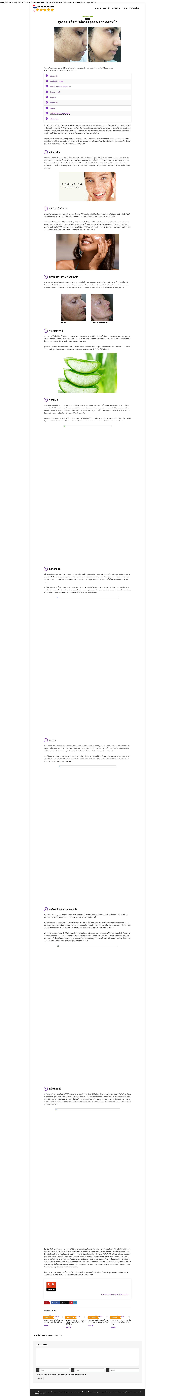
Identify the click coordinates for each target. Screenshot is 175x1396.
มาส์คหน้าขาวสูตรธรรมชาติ (60, 113)
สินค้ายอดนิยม (134, 8)
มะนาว (52, 108)
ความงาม (98, 8)
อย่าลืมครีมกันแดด (56, 81)
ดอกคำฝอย (54, 103)
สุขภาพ (124, 8)
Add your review (124, 1294)
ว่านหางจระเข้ (55, 92)
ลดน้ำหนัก (106, 8)
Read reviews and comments (109, 1294)
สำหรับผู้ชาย (116, 8)
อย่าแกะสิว (54, 76)
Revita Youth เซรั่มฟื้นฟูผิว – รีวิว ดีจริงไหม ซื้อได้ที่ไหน (53, 1321)
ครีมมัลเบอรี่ (54, 119)
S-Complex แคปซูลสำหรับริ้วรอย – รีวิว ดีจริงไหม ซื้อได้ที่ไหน (121, 1322)
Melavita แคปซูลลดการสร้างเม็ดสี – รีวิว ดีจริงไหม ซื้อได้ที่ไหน (76, 1322)
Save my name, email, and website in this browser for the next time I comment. (62, 1375)
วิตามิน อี (53, 97)
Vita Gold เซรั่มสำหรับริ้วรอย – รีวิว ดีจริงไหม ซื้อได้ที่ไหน (98, 1321)
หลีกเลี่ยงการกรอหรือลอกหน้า (60, 87)
